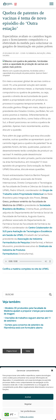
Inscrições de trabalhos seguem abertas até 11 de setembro (27, 319)
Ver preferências (28, 411)
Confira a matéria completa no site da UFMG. (26, 268)
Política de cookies (27, 417)
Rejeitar (28, 404)
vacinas (6, 55)
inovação (41, 53)
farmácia (32, 53)
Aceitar (28, 397)
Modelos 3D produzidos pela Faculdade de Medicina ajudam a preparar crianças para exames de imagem (28, 311)
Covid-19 (24, 53)
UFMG (48, 53)
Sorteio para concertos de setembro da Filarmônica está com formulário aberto (23, 326)
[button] (52, 370)
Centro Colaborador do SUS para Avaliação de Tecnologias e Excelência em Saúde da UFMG (27, 231)
